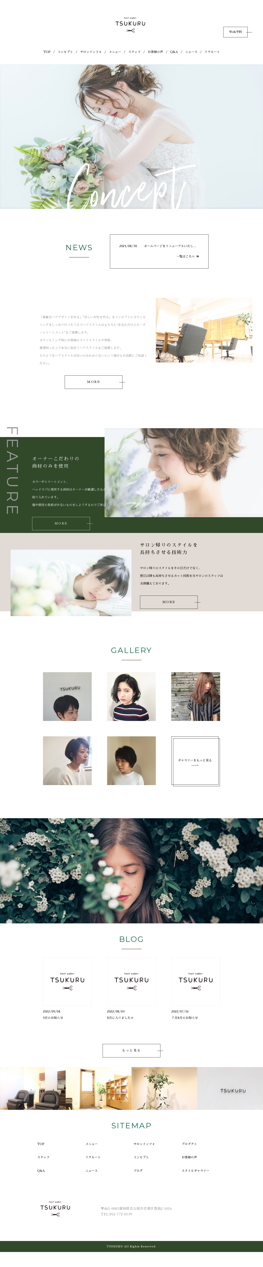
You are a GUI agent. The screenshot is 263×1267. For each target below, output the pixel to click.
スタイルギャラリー (195, 1170)
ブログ (138, 1170)
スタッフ (134, 52)
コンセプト (65, 52)
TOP (46, 52)
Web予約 (235, 32)
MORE (93, 381)
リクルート (212, 52)
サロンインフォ (91, 52)
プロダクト (189, 1144)
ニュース (191, 52)
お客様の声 (155, 52)
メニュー (115, 52)
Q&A (174, 52)
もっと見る (131, 1050)
